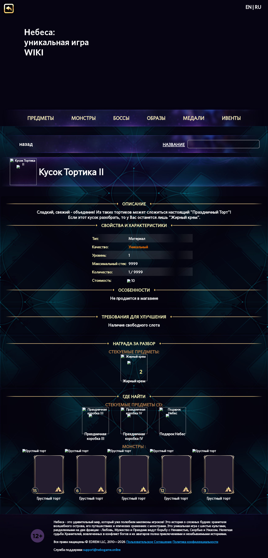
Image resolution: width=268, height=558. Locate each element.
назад (26, 144)
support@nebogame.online (102, 550)
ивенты (231, 118)
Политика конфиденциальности (195, 542)
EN (249, 7)
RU (258, 7)
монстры (83, 118)
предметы (40, 118)
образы (156, 118)
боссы (121, 118)
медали (193, 118)
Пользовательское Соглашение (149, 542)
